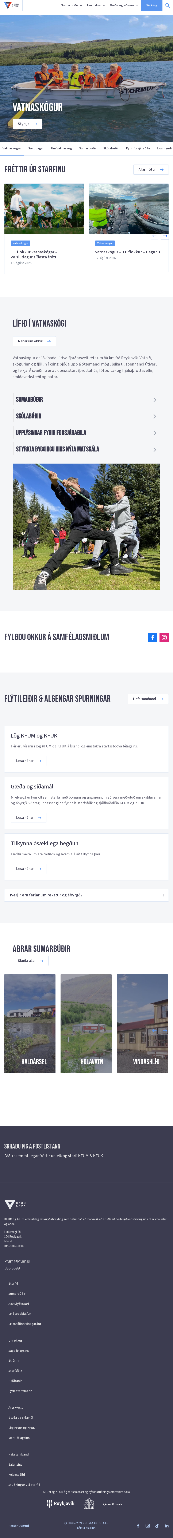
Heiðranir (15, 1380)
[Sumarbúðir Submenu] (81, 5)
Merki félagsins (19, 1438)
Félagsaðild (16, 1474)
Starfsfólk (15, 1370)
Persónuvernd (18, 1525)
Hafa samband (18, 1454)
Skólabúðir (111, 148)
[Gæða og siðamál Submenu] (138, 5)
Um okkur (94, 5)
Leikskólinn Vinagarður (24, 1323)
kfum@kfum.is (17, 1261)
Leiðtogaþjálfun (19, 1313)
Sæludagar (36, 148)
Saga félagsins (18, 1350)
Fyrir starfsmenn (20, 1391)
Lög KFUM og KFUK (21, 1427)
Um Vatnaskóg (61, 148)
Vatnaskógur (12, 148)
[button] (165, 236)
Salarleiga (15, 1464)
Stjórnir (14, 1360)
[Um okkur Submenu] (104, 5)
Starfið (13, 1283)
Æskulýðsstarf (18, 1303)
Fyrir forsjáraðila (138, 148)
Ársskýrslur (16, 1407)
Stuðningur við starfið (24, 1484)
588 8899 (12, 1268)
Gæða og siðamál (122, 5)
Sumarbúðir (69, 5)
